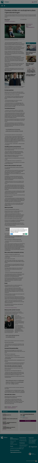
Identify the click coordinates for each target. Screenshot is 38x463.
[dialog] (19, 231)
